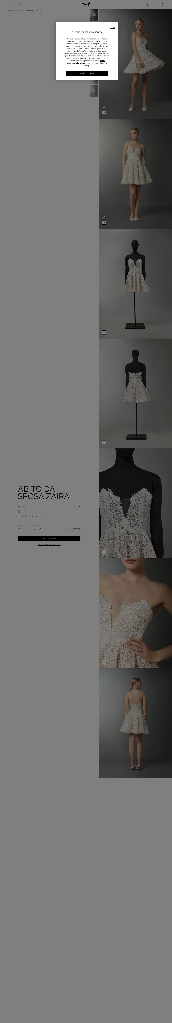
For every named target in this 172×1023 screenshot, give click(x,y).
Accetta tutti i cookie (87, 73)
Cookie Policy (85, 58)
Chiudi (112, 28)
